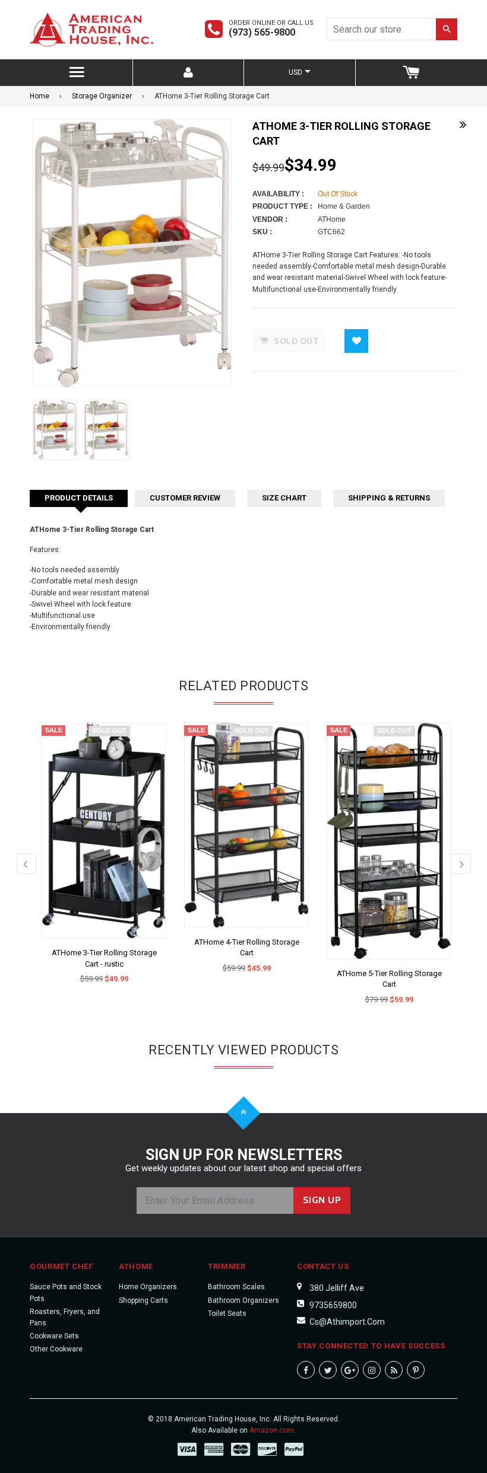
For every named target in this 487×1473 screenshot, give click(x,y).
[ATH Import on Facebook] (306, 1370)
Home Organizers (148, 1287)
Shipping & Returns (389, 497)
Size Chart (284, 497)
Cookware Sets (54, 1336)
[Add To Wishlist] (356, 341)
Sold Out (109, 730)
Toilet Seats (227, 1313)
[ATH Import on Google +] (350, 1370)
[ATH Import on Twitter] (328, 1370)
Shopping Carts (143, 1300)
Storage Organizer (102, 96)
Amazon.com (271, 1430)
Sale (53, 730)
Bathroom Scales (236, 1287)
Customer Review (185, 497)
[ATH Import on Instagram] (372, 1370)
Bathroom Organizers (243, 1300)
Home (39, 96)
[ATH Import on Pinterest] (416, 1370)
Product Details (79, 497)
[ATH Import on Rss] (394, 1370)
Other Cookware (56, 1349)
